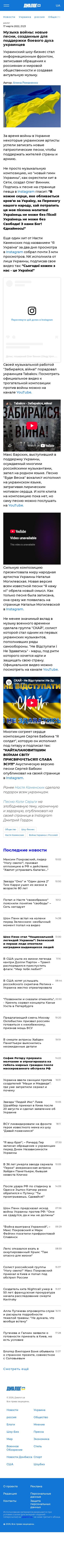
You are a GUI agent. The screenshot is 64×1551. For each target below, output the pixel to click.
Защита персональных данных (40, 1504)
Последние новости (25, 850)
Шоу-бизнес (28, 829)
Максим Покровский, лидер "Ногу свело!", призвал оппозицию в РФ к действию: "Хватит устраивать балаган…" (26, 864)
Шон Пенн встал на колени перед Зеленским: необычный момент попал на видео (27, 922)
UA (58, 5)
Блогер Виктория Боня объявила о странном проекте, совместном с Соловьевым (29, 1355)
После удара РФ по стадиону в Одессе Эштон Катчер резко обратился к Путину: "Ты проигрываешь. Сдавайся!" (27, 1191)
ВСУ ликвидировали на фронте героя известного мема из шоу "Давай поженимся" (27, 1127)
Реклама (36, 1486)
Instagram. (15, 609)
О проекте (10, 1486)
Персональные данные (40, 1495)
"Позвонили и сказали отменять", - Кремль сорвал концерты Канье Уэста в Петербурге (29, 1002)
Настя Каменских (29, 787)
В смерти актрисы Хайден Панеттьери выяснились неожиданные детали (23, 1043)
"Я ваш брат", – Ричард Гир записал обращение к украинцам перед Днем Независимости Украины (29, 1147)
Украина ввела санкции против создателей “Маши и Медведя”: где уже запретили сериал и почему (27, 1085)
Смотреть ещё (16, 1369)
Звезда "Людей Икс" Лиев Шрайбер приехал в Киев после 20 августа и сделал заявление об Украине (29, 1107)
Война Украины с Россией (43, 835)
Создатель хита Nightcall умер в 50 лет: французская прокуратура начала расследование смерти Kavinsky (29, 1294)
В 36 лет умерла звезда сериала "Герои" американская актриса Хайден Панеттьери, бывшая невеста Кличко (28, 1169)
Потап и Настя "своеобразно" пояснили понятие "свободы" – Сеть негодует (27, 903)
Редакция (10, 1493)
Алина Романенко (25, 82)
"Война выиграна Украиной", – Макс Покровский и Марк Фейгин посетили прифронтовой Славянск (29, 1232)
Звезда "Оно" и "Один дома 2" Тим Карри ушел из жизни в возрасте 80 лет (26, 885)
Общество (10, 829)
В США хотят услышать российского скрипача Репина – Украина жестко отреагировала (28, 984)
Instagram (26, 192)
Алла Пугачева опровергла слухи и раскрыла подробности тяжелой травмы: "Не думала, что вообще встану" (28, 1316)
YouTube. (24, 392)
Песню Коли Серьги (20, 802)
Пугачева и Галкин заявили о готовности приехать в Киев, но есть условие (27, 1336)
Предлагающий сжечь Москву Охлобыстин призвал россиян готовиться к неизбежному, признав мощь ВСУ (26, 1023)
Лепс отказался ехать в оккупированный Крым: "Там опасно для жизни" (25, 1252)
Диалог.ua (27, 1517)
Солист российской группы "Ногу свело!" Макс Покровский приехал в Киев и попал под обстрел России (27, 1272)
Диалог (6, 23)
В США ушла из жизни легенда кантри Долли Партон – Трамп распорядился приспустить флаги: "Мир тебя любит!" (27, 964)
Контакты (9, 1500)
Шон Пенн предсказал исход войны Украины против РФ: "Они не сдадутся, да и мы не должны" (28, 1212)
